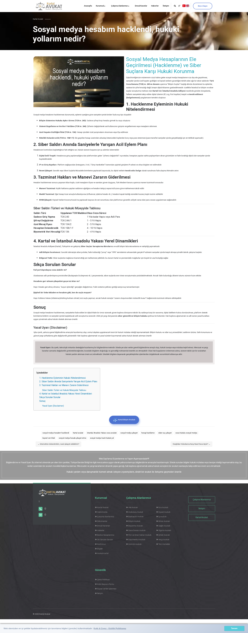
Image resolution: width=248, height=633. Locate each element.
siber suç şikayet (165, 433)
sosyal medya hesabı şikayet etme (72, 438)
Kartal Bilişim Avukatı (126, 420)
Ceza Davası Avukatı (137, 530)
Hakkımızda (102, 512)
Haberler (155, 6)
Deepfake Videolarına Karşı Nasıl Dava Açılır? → (191, 444)
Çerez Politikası (103, 579)
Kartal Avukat (102, 507)
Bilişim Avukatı (134, 521)
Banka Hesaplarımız (105, 535)
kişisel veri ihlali (48, 438)
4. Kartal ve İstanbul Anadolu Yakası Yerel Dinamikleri (65, 393)
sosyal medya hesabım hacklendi (55, 433)
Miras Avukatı (164, 521)
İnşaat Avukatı (164, 512)
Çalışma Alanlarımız (119, 6)
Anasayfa (88, 6)
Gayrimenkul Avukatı (136, 539)
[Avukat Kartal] (52, 494)
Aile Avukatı (133, 507)
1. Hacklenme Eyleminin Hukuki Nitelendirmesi (62, 378)
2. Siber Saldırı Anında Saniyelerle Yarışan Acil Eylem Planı (68, 381)
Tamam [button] (234, 628)
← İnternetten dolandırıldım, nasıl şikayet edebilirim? (58, 444)
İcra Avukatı (163, 507)
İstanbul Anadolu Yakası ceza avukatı (102, 433)
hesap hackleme (148, 433)
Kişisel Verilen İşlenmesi (106, 589)
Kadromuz (101, 544)
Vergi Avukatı (163, 539)
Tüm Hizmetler (164, 544)
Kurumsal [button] (100, 6)
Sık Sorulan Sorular (105, 539)
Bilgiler (100, 549)
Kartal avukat (78, 433)
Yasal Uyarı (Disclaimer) (53, 406)
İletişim (166, 6)
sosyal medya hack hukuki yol (102, 438)
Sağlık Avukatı (164, 526)
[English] (187, 5)
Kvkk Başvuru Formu (105, 584)
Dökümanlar (102, 521)
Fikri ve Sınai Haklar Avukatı (139, 535)
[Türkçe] (183, 5)
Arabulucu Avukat (135, 512)
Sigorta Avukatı (164, 530)
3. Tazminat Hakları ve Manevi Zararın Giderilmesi (64, 385)
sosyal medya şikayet (129, 433)
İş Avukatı (162, 517)
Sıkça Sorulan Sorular (49, 397)
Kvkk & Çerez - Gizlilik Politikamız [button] (110, 628)
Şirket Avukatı (164, 535)
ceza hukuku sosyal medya (186, 433)
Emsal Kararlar (141, 6)
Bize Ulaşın (202, 6)
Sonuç (42, 401)
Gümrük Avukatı (135, 544)
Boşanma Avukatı (135, 526)
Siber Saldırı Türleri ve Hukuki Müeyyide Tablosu (64, 390)
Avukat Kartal (102, 553)
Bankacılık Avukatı (136, 517)
